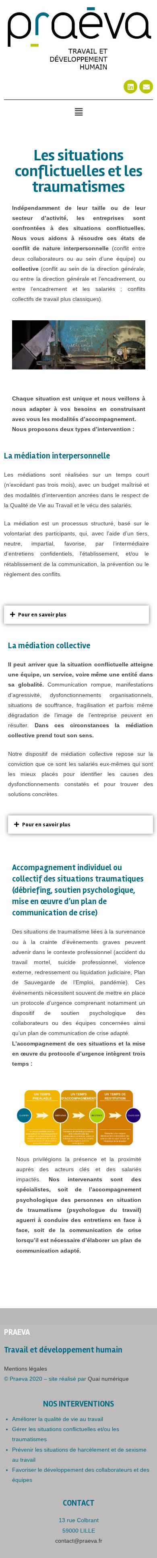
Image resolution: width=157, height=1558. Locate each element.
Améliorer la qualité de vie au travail (57, 1419)
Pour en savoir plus (42, 614)
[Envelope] (146, 86)
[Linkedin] (130, 86)
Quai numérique (108, 1378)
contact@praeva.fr (78, 1540)
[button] (78, 111)
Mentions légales (25, 1368)
